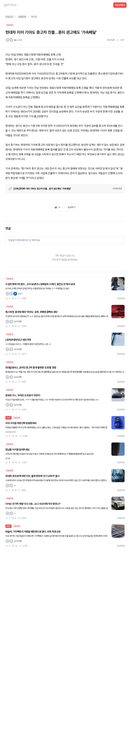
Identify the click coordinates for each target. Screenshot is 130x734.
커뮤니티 (9, 16)
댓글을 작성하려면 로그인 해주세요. (24, 240)
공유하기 (71, 207)
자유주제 (22, 16)
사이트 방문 (117, 188)
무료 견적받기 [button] (120, 5)
